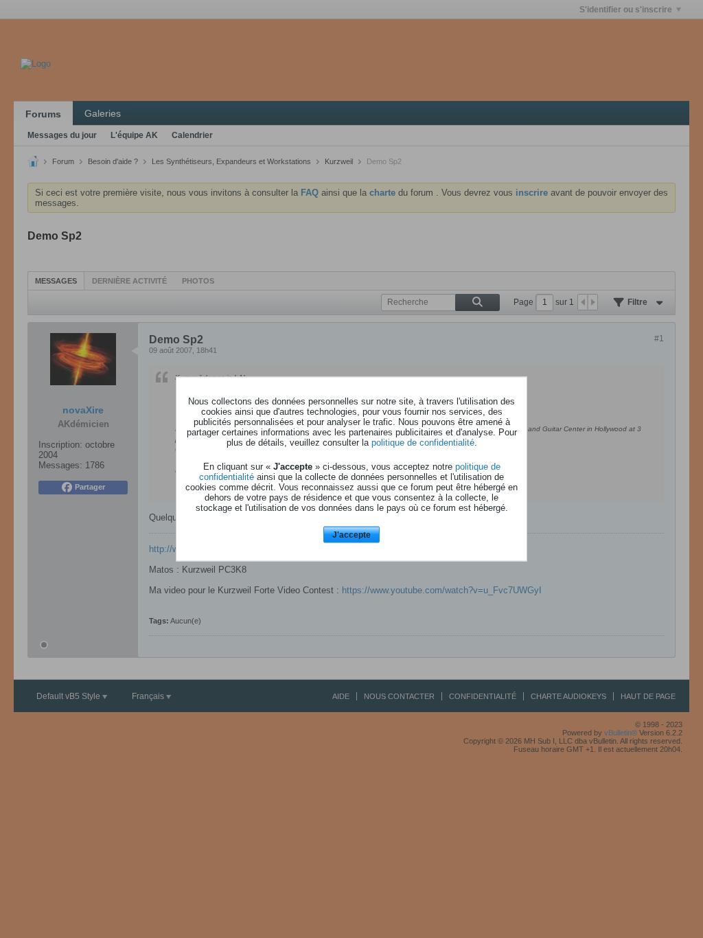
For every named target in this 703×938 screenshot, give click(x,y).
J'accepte (351, 534)
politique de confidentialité (422, 442)
